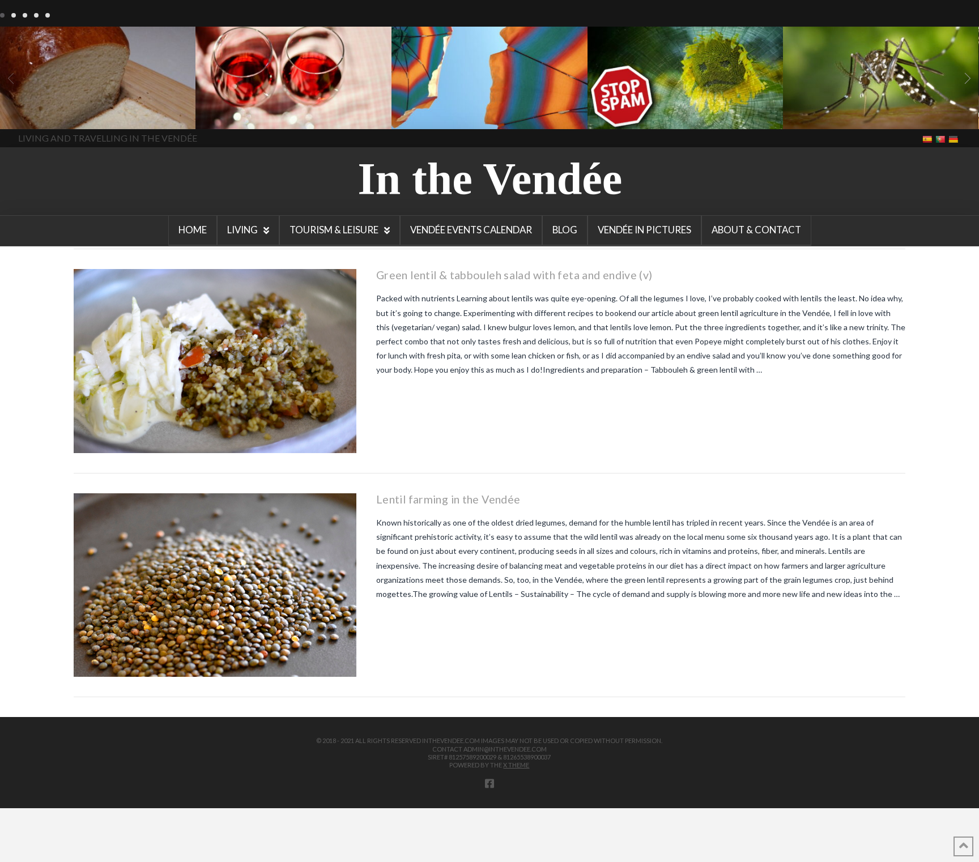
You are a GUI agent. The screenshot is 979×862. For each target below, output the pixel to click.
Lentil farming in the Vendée (448, 499)
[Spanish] (928, 138)
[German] (954, 138)
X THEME (516, 765)
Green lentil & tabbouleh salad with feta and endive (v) (514, 274)
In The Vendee (41, 112)
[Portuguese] (941, 138)
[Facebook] (489, 783)
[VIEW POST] (215, 361)
